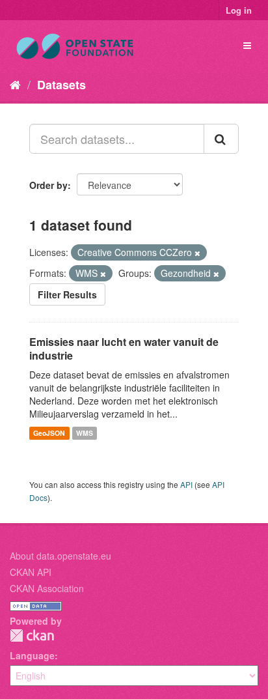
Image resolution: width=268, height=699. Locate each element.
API (186, 484)
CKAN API (30, 571)
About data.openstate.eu (60, 555)
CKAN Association (47, 588)
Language (32, 655)
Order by (48, 185)
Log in (239, 10)
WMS (84, 433)
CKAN (32, 635)
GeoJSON (49, 433)
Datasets (61, 84)
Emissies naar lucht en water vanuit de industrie (124, 348)
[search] (221, 139)
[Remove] (197, 253)
